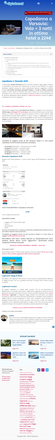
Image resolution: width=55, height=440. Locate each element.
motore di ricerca (34, 95)
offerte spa (30, 401)
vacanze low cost (28, 419)
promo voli (22, 415)
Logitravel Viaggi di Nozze (11, 71)
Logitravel (36, 12)
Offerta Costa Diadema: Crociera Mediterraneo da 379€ (47, 355)
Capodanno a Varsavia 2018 (11, 57)
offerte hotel (32, 396)
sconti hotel (22, 417)
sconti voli (28, 417)
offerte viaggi (25, 403)
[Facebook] (38, 369)
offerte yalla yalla (28, 413)
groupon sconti (30, 387)
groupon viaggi (24, 389)
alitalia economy (23, 372)
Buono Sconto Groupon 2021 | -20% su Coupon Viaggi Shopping (19, 343)
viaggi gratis (27, 424)
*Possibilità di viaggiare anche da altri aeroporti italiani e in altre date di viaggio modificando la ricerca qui (28, 65)
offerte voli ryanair (29, 410)
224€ (7, 61)
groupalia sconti (27, 383)
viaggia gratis (24, 422)
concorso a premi (27, 374)
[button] (38, 3)
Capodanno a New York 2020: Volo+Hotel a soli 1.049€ (19, 355)
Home (5, 48)
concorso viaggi (26, 377)
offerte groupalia (24, 396)
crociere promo (24, 381)
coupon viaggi (26, 379)
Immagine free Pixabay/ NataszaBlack (14, 74)
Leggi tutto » (15, 348)
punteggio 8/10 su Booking (19, 112)
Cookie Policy (6, 378)
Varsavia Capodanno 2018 (11, 59)
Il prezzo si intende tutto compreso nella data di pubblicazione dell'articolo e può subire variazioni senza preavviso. (28, 64)
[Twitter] (47, 369)
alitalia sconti (29, 372)
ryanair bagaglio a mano (30, 415)
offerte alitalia (24, 391)
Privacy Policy (6, 376)
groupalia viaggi (24, 385)
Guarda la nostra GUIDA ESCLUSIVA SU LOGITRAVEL (27, 307)
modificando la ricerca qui (16, 236)
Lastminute (30, 12)
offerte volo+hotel (26, 412)
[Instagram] (42, 369)
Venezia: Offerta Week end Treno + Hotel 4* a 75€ (46, 343)
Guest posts (6, 380)
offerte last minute (24, 398)
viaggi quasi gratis (30, 428)
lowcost (31, 389)
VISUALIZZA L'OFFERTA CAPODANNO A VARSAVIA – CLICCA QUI (27, 245)
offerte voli (25, 406)
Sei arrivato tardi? (11, 69)
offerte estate (29, 394)
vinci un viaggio (26, 431)
